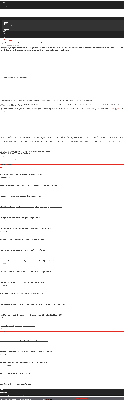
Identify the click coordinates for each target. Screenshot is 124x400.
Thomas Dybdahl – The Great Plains (7, 161)
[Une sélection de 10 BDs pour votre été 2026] (3, 381)
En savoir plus (85, 398)
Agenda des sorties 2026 (8, 25)
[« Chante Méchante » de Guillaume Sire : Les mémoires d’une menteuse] (3, 225)
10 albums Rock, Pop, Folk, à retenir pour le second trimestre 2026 (23, 362)
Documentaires (6, 29)
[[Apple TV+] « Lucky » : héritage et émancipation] (3, 323)
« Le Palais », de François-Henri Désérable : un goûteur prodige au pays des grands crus (31, 207)
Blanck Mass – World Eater (5, 162)
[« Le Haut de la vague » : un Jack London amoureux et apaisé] (3, 279)
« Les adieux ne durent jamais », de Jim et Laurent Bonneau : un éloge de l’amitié (28, 185)
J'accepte (78, 398)
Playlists (5, 23)
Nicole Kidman (18, 159)
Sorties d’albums (5, 18)
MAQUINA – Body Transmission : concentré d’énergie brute (21, 293)
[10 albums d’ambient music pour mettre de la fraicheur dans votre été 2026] (3, 348)
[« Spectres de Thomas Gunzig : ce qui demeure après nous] (3, 193)
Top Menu (2, 8)
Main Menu (2, 39)
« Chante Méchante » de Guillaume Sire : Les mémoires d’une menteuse (25, 228)
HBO (7, 159)
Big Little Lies (2, 159)
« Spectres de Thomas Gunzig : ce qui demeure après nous (20, 196)
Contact (3, 2)
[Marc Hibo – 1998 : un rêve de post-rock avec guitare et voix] (3, 171)
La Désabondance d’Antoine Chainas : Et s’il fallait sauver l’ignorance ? (25, 272)
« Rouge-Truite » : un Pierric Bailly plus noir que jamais (20, 218)
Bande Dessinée (5, 33)
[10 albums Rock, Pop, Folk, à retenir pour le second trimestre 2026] (3, 359)
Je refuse (81, 398)
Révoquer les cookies (4, 393)
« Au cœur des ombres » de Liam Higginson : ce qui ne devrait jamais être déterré (28, 261)
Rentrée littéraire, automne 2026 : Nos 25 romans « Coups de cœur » (24, 341)
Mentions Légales (5, 6)
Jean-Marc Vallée (11, 159)
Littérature (4, 34)
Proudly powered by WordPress (6, 395)
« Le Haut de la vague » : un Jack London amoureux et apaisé (22, 282)
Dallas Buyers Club (115, 108)
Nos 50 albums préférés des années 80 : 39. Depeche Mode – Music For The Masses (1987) (31, 315)
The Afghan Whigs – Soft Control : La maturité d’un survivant (22, 239)
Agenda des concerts (7, 26)
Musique (3, 19)
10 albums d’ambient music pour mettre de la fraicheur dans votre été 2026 (26, 352)
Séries (3, 32)
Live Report (6, 22)
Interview (5, 27)
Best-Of (3, 37)
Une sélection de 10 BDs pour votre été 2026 (15, 384)
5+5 (4, 24)
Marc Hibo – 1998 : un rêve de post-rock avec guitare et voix (21, 174)
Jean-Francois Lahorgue (15, 45)
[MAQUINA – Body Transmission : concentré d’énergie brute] (3, 290)
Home (3, 1)
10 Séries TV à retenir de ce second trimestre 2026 (17, 373)
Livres (5, 30)
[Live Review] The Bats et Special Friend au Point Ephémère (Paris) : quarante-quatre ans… (32, 304)
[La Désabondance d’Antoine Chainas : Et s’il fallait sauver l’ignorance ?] (3, 269)
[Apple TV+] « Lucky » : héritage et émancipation (17, 326)
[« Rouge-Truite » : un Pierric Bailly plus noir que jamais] (3, 214)
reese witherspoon (25, 159)
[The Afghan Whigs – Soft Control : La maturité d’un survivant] (3, 236)
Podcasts (3, 36)
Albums (5, 20)
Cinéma (3, 31)
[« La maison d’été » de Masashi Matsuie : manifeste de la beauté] (3, 247)
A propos (3, 3)
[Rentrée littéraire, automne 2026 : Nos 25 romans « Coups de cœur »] (3, 338)
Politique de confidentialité (6, 4)
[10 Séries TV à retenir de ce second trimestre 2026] (3, 370)
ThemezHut (25, 395)
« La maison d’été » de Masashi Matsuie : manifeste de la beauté (22, 250)
